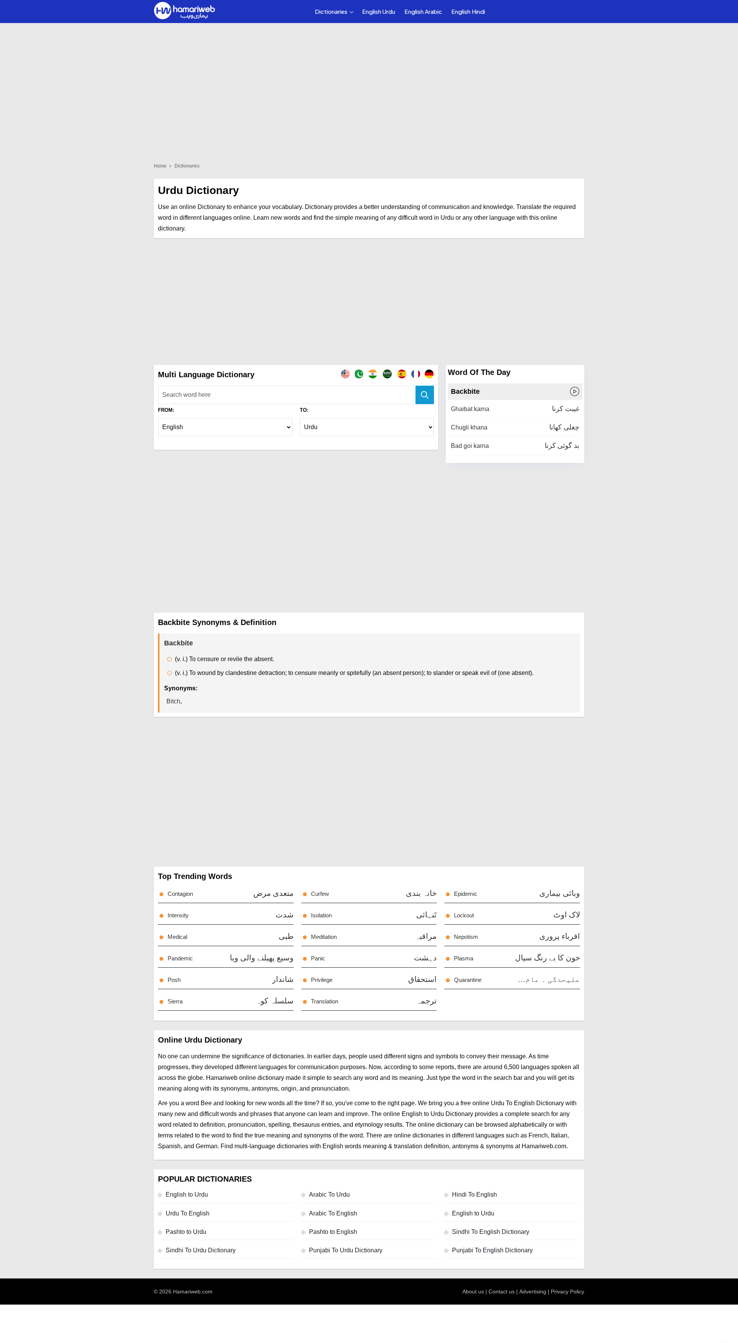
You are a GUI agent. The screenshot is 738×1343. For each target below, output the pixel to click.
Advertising (532, 1291)
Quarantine (468, 980)
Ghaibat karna (470, 409)
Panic (318, 958)
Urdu (447, 217)
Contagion (180, 893)
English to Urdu (187, 1194)
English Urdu (378, 11)
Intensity (178, 915)
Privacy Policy (567, 1291)
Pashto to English (333, 1232)
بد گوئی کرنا (562, 445)
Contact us (502, 1291)
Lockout (464, 915)
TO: (304, 410)
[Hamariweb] (184, 11)
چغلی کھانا (564, 427)
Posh (174, 980)
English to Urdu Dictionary (437, 1114)
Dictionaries (331, 11)
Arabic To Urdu (329, 1194)
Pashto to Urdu (186, 1232)
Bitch (173, 701)
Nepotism (466, 936)
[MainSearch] (425, 395)
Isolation (321, 915)
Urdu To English (187, 1213)
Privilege (321, 980)
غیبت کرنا (565, 409)
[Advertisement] (369, 301)
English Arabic (423, 11)
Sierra (175, 1001)
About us (473, 1291)
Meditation (324, 936)
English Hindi (468, 11)
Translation (324, 1001)
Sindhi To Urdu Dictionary (201, 1250)
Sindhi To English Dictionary (490, 1232)
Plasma (463, 958)
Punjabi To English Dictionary (492, 1250)
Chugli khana (469, 427)
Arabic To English (333, 1213)
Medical (177, 936)
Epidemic (465, 893)
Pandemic (180, 958)
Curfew (320, 893)
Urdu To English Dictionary (527, 1103)
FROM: (166, 410)
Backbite (465, 391)
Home (160, 166)
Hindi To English (474, 1194)
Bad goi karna (470, 446)
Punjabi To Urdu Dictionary (345, 1250)
